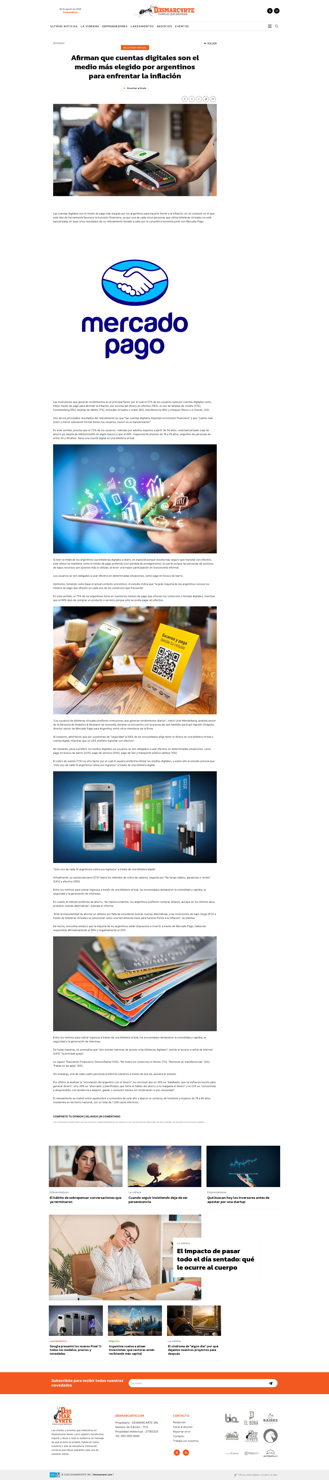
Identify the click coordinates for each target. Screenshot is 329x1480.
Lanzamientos (142, 26)
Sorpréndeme (70, 12)
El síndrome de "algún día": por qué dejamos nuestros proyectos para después (193, 1350)
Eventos (182, 26)
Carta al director (183, 1427)
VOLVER (211, 43)
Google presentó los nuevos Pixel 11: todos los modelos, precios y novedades (76, 1350)
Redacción (179, 1422)
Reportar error (182, 1431)
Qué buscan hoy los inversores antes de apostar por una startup (238, 1199)
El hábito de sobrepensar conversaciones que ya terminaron (85, 1199)
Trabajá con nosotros (186, 1440)
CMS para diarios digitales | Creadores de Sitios (258, 1475)
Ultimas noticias (64, 26)
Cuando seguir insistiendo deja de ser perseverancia (158, 1199)
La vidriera (90, 26)
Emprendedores (115, 26)
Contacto (178, 1436)
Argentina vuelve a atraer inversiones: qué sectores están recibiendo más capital (131, 1350)
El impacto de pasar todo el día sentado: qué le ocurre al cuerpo (215, 1259)
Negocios (164, 26)
